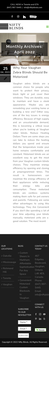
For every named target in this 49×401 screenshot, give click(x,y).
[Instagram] (40, 314)
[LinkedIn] (40, 319)
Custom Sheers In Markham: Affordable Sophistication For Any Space (25, 263)
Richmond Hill (8, 270)
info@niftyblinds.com (32, 7)
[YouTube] (44, 314)
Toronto (7, 278)
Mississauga (8, 262)
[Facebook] (36, 314)
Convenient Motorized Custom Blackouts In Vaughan (25, 289)
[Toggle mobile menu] (47, 26)
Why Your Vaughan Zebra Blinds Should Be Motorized (30, 72)
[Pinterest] (36, 319)
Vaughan (7, 284)
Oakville (7, 255)
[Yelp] (44, 319)
